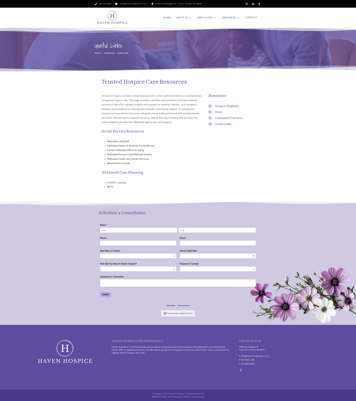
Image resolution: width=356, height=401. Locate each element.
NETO (110, 186)
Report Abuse (171, 305)
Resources (229, 17)
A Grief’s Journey (116, 182)
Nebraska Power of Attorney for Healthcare (131, 145)
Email (187, 237)
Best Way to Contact (110, 250)
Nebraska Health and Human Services (128, 158)
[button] (247, 4)
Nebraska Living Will (118, 141)
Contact (251, 17)
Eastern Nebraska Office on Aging (125, 150)
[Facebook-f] (240, 370)
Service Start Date (188, 250)
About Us (182, 17)
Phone (103, 237)
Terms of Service (184, 305)
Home (166, 17)
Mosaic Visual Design (193, 396)
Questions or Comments (112, 276)
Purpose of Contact (189, 263)
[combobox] (138, 255)
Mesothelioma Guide (118, 163)
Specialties (204, 17)
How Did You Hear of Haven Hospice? (118, 263)
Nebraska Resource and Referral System (129, 154)
